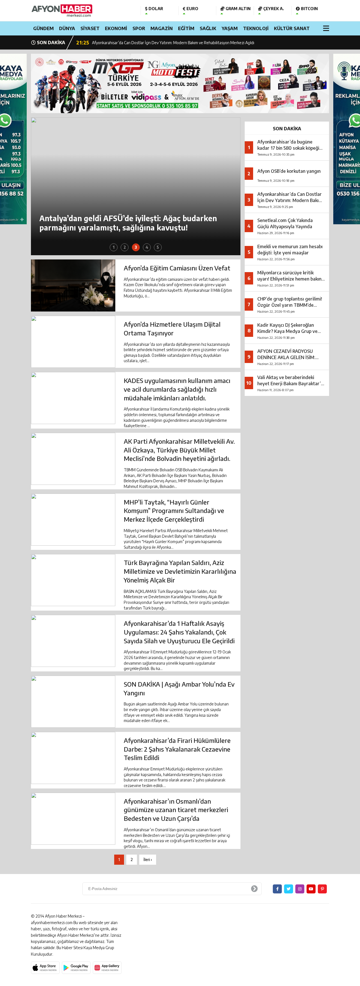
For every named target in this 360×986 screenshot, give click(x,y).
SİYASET (90, 28)
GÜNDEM (43, 28)
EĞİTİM (186, 28)
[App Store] (45, 968)
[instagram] (299, 888)
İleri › (147, 859)
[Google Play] (76, 968)
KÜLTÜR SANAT (292, 28)
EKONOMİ (116, 28)
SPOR (138, 28)
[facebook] (277, 888)
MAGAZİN (161, 28)
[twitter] (288, 888)
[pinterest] (322, 888)
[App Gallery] (107, 968)
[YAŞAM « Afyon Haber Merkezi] (81, 10)
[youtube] (311, 888)
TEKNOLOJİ (256, 28)
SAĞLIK (208, 28)
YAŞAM (230, 28)
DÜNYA (67, 28)
